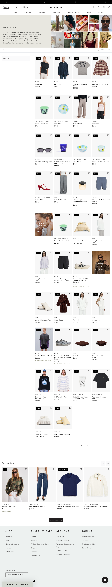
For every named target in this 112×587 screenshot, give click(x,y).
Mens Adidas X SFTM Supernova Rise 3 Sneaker (80, 280)
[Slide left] (103, 463)
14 (81, 445)
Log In (33, 536)
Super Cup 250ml (41, 123)
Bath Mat (76, 356)
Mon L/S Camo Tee (9, 506)
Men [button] (16, 7)
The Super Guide (88, 544)
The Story (60, 536)
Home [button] (25, 7)
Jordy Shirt (58, 84)
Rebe (56, 197)
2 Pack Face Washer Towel (99, 356)
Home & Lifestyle (12, 544)
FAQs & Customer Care (40, 544)
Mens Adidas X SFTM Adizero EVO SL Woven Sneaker (62, 357)
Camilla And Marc (42, 197)
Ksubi (75, 81)
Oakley (37, 159)
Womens (8, 536)
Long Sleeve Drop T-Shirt (99, 241)
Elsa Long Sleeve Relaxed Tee (41, 397)
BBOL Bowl (77, 161)
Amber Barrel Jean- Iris (37, 506)
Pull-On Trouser (60, 199)
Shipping (34, 548)
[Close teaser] (34, 581)
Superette (5, 504)
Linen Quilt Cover (79, 241)
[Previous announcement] (6, 2)
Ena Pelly (39, 394)
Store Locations (62, 540)
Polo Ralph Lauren (64, 504)
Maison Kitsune (60, 159)
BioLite (75, 197)
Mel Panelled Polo (60, 397)
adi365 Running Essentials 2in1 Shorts (62, 279)
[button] (94, 7)
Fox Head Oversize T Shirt (100, 397)
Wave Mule (39, 199)
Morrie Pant (77, 123)
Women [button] (6, 7)
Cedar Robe (58, 320)
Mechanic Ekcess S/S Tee (80, 85)
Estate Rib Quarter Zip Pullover (96, 506)
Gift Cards (9, 552)
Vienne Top (96, 320)
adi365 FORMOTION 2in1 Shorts (101, 200)
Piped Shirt (77, 320)
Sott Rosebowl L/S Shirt (101, 84)
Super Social (86, 548)
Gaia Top (38, 84)
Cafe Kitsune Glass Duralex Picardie (80, 397)
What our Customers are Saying (65, 545)
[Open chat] (105, 580)
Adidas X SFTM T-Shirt (43, 356)
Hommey (76, 238)
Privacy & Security (63, 554)
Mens (7, 540)
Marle (37, 81)
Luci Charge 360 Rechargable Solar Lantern (80, 201)
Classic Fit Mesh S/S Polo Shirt (68, 506)
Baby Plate (58, 123)
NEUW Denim (33, 504)
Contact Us (35, 555)
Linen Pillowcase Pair (43, 320)
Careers (85, 540)
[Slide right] (108, 463)
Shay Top (95, 123)
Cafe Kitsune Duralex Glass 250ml (62, 162)
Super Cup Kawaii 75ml (100, 161)
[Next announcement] (105, 2)
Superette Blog (88, 536)
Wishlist (34, 540)
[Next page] (87, 445)
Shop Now (54, 520)
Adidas (94, 197)
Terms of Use (61, 550)
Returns (34, 552)
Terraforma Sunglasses (44, 161)
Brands (8, 548)
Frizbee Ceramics (42, 121)
